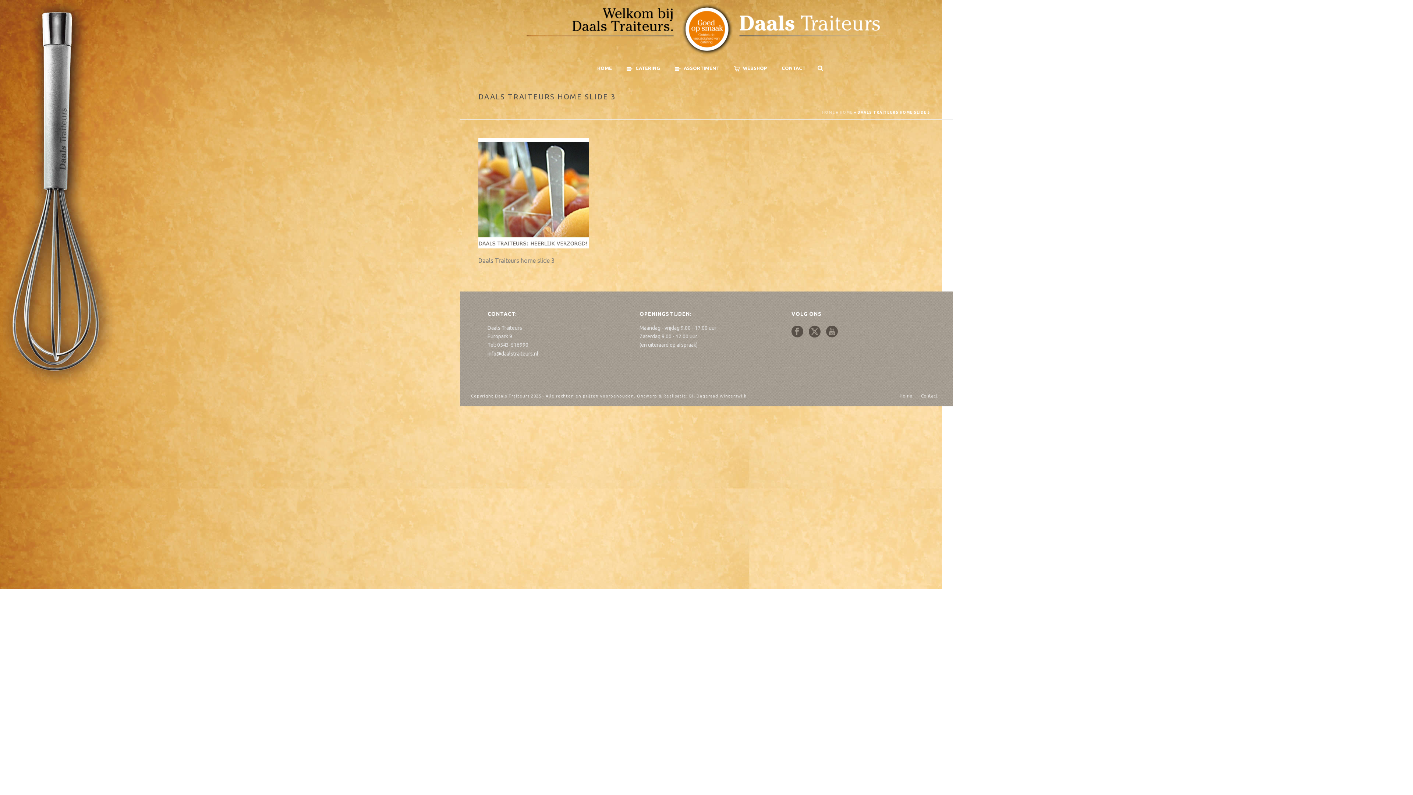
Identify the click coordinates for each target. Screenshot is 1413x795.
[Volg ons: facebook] (797, 332)
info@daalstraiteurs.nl (513, 354)
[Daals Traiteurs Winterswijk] (706, 29)
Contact (793, 68)
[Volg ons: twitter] (815, 332)
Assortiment (701, 68)
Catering (647, 68)
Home (604, 68)
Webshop (755, 68)
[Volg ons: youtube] (832, 332)
